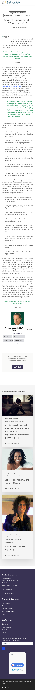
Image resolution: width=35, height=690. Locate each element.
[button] (32, 2)
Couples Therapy (7, 609)
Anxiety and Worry (10, 473)
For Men (5, 606)
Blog (3, 614)
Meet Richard (6, 627)
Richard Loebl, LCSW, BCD (19, 27)
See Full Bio (16, 333)
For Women (6, 603)
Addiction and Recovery (11, 418)
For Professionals (8, 593)
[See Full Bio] (21, 333)
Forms (6, 624)
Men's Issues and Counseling (13, 539)
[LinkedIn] (17, 344)
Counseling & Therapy (11, 534)
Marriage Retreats (8, 611)
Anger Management (18, 13)
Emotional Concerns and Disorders (18, 15)
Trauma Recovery (9, 542)
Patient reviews (7, 630)
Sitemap (4, 683)
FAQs (4, 633)
